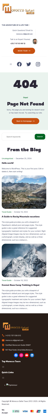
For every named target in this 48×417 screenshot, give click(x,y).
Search (40, 137)
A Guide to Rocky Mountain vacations (21, 216)
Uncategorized (7, 158)
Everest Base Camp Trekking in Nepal (20, 285)
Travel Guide (6, 212)
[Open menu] (10, 64)
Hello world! (8, 163)
